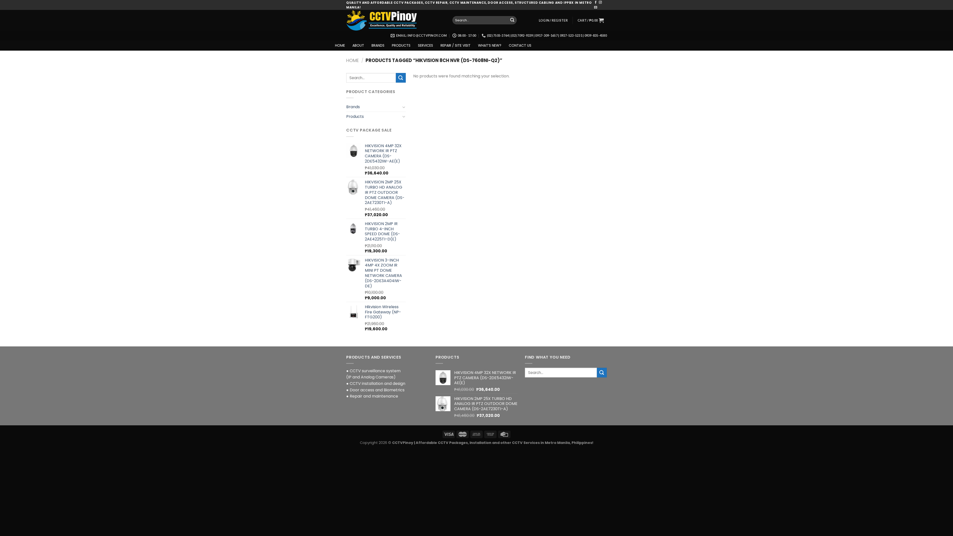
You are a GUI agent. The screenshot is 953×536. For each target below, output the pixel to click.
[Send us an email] (595, 7)
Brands (353, 107)
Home (352, 60)
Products (355, 116)
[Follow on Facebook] (595, 2)
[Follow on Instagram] (600, 2)
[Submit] (512, 20)
